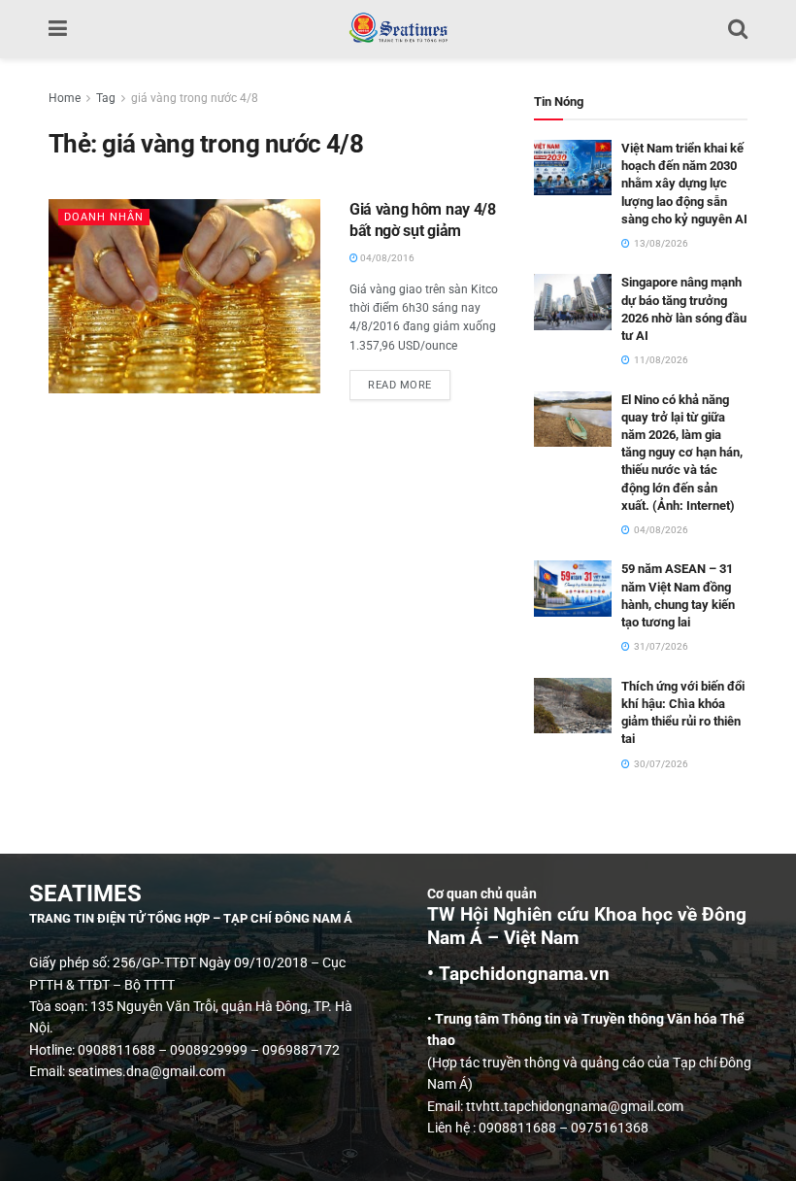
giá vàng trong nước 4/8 (194, 98)
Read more (409, 380)
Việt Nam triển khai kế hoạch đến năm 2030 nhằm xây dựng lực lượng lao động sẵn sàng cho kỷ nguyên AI (684, 183)
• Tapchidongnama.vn (518, 974)
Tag (106, 98)
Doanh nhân (104, 217)
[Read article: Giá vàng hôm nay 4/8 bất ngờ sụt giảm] (184, 296)
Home (65, 98)
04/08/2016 (386, 258)
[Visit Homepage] (397, 29)
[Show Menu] (58, 29)
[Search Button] (737, 29)
